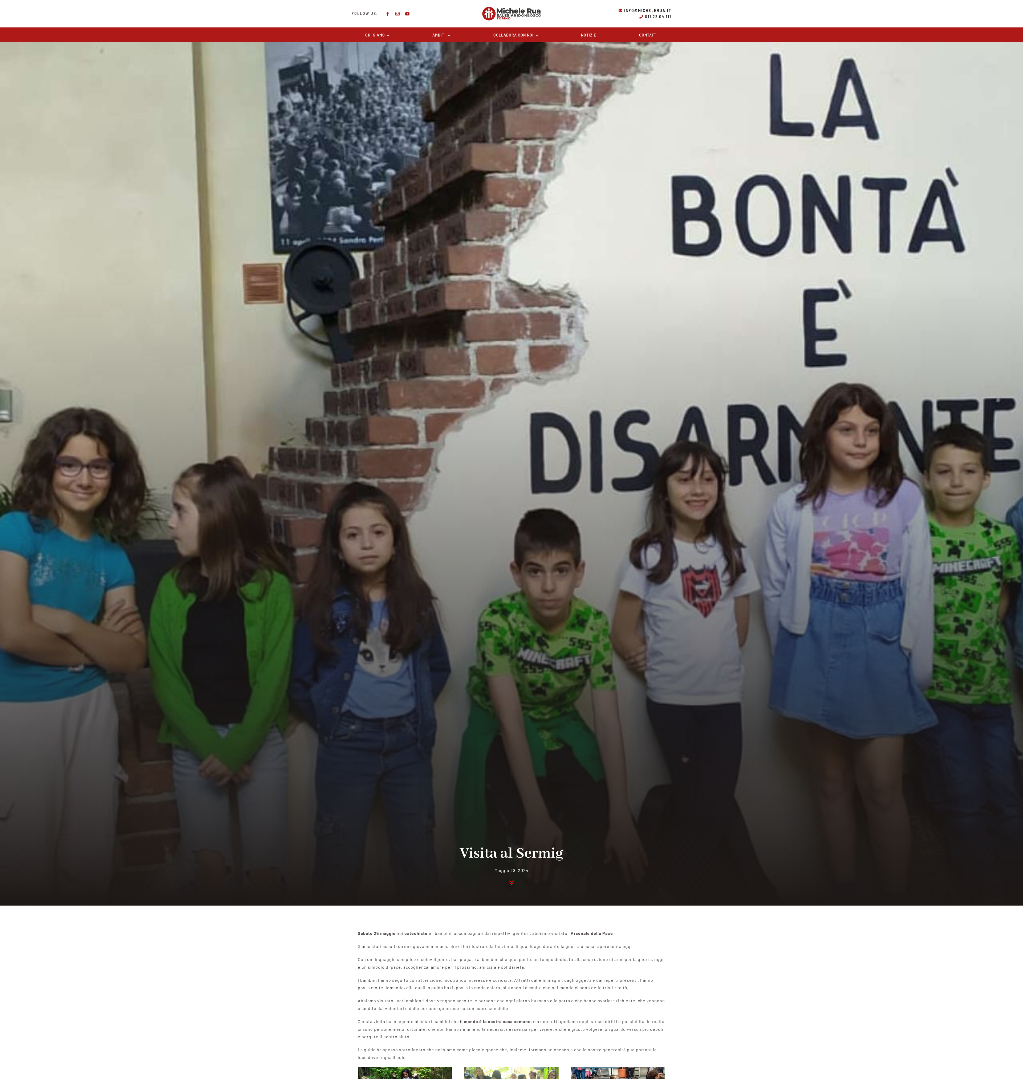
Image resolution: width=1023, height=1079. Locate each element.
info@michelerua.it (647, 10)
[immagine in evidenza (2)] (511, 1068)
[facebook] (387, 14)
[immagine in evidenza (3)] (405, 1068)
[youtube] (407, 14)
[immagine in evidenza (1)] (618, 1068)
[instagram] (397, 14)
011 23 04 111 (658, 16)
